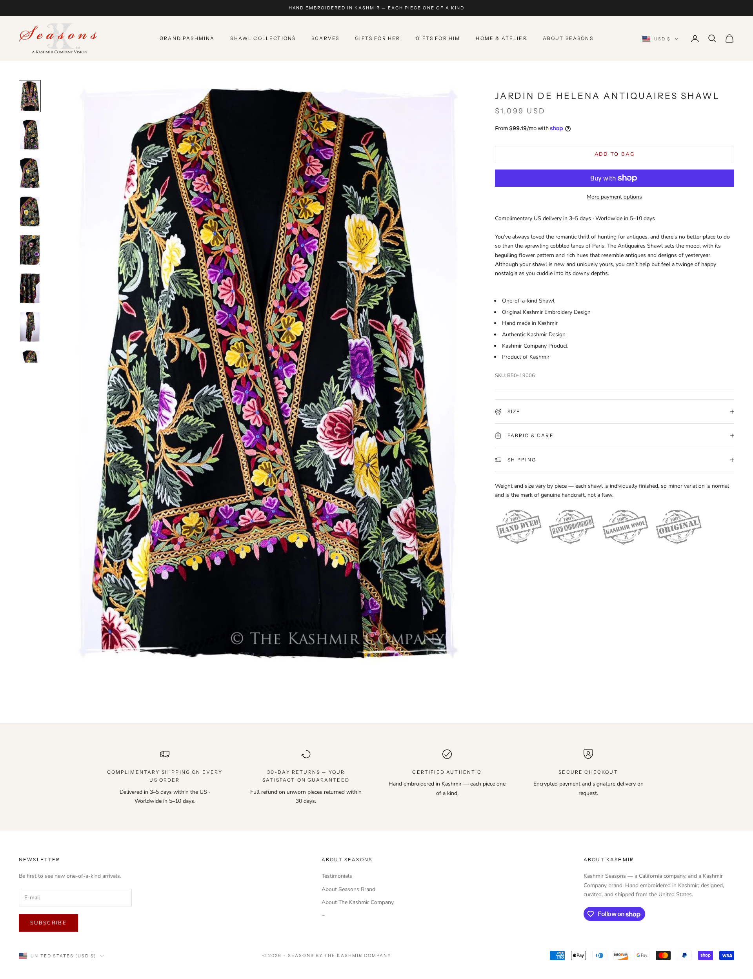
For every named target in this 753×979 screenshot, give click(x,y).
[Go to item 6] (30, 288)
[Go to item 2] (30, 135)
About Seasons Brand (348, 889)
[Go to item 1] (30, 96)
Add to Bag (615, 154)
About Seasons (568, 38)
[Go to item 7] (30, 327)
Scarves (325, 38)
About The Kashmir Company (358, 902)
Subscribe (48, 922)
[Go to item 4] (30, 211)
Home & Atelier (501, 38)
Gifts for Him (438, 38)
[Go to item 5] (30, 250)
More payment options (614, 197)
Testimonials (337, 876)
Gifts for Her (377, 38)
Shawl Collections (263, 38)
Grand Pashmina (187, 38)
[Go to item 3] (30, 173)
